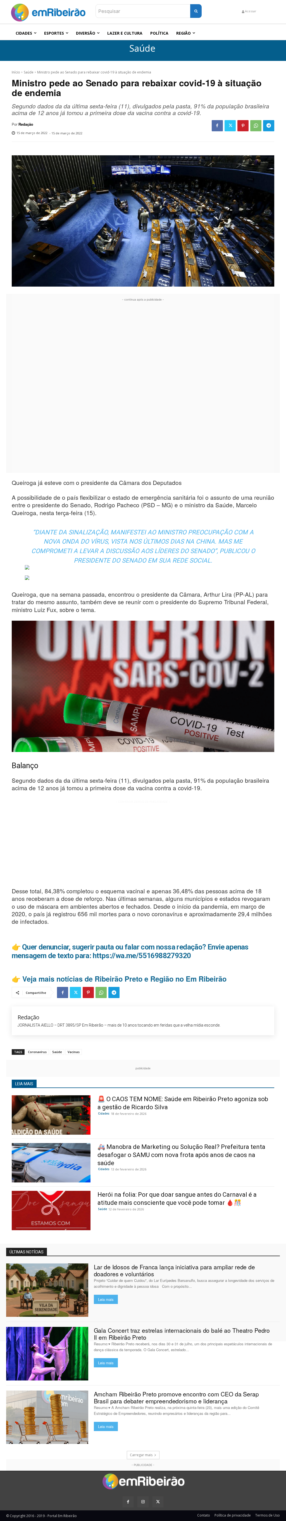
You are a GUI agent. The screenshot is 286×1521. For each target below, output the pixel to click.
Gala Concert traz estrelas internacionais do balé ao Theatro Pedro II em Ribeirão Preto (182, 1333)
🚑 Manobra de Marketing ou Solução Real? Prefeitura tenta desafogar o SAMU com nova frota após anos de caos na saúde (181, 1154)
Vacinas (74, 1052)
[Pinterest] (243, 125)
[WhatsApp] (255, 125)
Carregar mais (141, 1455)
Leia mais (106, 1299)
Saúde (142, 48)
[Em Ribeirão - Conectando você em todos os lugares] (48, 11)
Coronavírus (37, 1052)
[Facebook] (217, 125)
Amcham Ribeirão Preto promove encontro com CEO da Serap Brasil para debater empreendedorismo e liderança (176, 1397)
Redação (25, 124)
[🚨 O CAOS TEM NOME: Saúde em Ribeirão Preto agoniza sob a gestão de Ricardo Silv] (51, 1115)
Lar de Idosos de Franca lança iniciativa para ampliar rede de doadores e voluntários (174, 1270)
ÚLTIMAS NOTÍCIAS (26, 1252)
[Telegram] (268, 125)
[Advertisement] (143, 386)
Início (16, 72)
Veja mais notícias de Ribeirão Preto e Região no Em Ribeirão (124, 979)
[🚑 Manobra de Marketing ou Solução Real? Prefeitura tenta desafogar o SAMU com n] (51, 1162)
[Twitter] (230, 125)
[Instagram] (142, 1501)
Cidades (103, 1113)
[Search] (196, 11)
